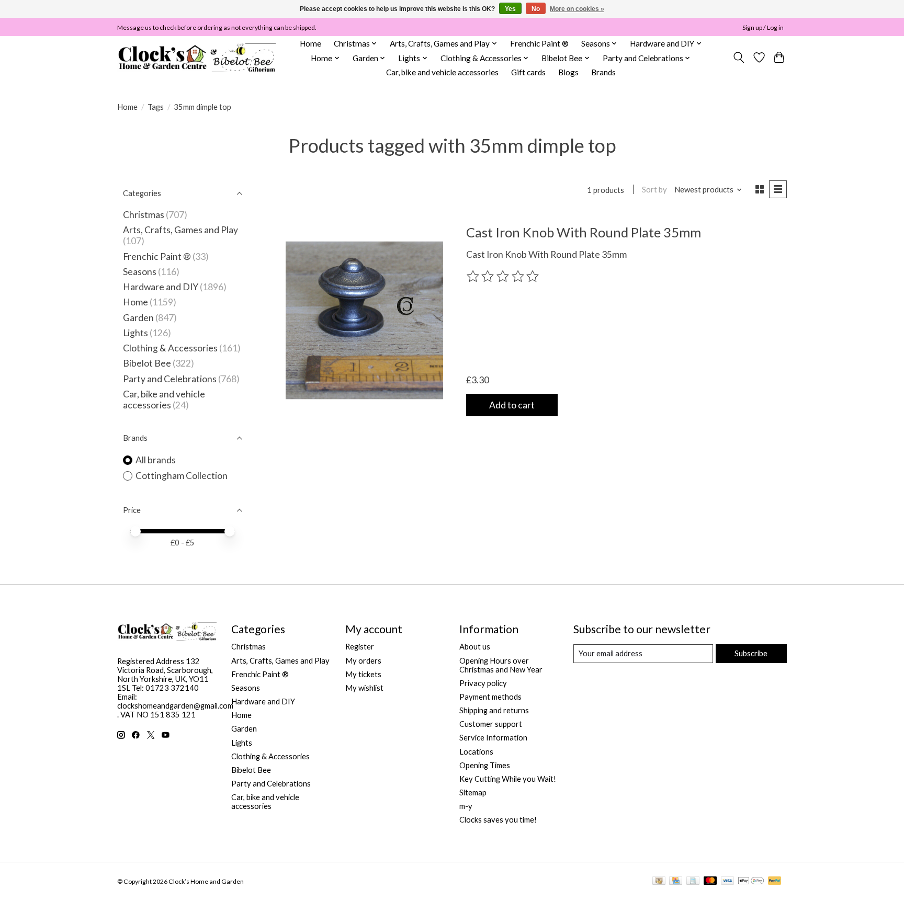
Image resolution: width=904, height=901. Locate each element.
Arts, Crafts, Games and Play (180, 229)
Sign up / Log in (763, 27)
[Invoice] (692, 881)
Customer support (490, 724)
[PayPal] (775, 881)
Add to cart (512, 405)
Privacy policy (483, 683)
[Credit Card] (675, 881)
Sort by (654, 189)
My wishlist (364, 687)
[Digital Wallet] (751, 881)
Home (310, 43)
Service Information (493, 737)
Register (359, 646)
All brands (155, 459)
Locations (476, 751)
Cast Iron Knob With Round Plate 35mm (583, 232)
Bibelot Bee (147, 363)
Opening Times (484, 765)
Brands (603, 72)
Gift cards (528, 72)
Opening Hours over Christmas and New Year (501, 665)
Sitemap (473, 792)
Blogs (568, 72)
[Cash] (658, 881)
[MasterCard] (710, 881)
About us (474, 646)
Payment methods (490, 696)
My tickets (363, 674)
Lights (135, 332)
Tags (156, 106)
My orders (363, 660)
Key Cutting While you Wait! (507, 778)
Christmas (143, 214)
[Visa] (727, 881)
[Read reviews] (503, 276)
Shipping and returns (494, 710)
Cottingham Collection (181, 475)
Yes (510, 9)
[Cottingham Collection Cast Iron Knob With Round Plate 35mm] (364, 320)
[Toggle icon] (739, 57)
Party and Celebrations (170, 378)
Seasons (140, 271)
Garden (138, 317)
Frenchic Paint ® (539, 43)
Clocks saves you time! (498, 819)
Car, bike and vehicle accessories (442, 72)
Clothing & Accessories (170, 348)
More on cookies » (577, 9)
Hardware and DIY (160, 286)
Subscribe (750, 653)
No (536, 9)
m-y (465, 806)
